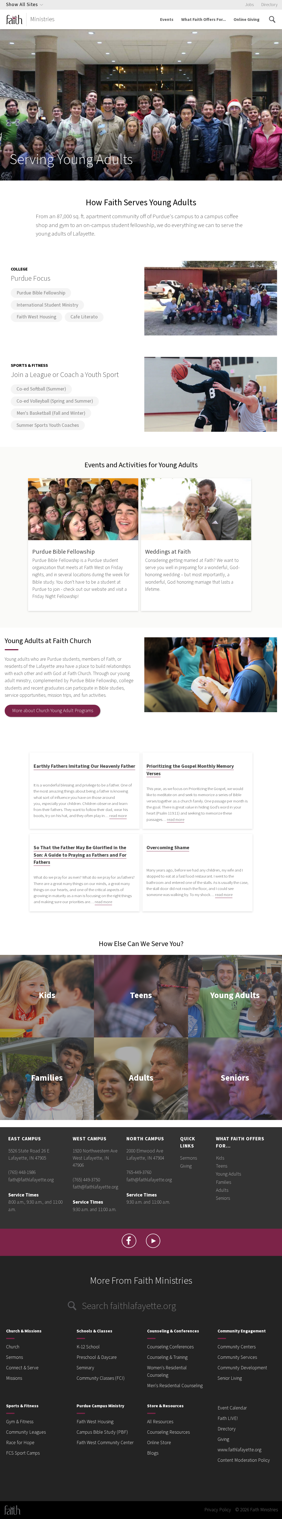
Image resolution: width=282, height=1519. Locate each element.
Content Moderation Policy (244, 1460)
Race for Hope (20, 1442)
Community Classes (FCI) (100, 1378)
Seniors (235, 1079)
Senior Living (230, 1378)
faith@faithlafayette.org (31, 1179)
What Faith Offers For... (203, 20)
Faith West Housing (36, 316)
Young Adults (235, 996)
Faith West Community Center (105, 1442)
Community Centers (237, 1346)
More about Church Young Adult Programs (52, 710)
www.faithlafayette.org (239, 1449)
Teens (141, 996)
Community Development (242, 1367)
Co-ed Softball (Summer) (41, 389)
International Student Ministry (47, 305)
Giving (186, 1166)
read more (118, 816)
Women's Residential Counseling (167, 1371)
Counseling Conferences (170, 1346)
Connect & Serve (22, 1367)
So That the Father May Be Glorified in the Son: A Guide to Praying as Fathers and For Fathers (80, 855)
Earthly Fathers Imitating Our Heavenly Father (84, 766)
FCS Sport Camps (23, 1453)
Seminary (85, 1367)
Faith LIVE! (228, 1418)
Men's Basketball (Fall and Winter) (51, 413)
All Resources (160, 1421)
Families (47, 1079)
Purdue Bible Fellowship (41, 292)
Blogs (152, 1453)
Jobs (249, 5)
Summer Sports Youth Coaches (48, 425)
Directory (269, 5)
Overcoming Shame (168, 847)
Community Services (237, 1357)
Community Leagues (26, 1432)
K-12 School (88, 1346)
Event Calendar (232, 1408)
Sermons (188, 1158)
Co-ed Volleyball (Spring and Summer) (55, 401)
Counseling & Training (167, 1357)
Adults (141, 1079)
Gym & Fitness (19, 1421)
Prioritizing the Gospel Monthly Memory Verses (190, 770)
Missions (14, 1378)
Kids (47, 996)
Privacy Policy (217, 1509)
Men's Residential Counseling (175, 1385)
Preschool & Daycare (97, 1357)
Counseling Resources (168, 1432)
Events (166, 20)
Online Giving (246, 20)
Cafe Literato (84, 316)
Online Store (159, 1442)
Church (12, 1346)
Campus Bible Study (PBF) (102, 1432)
